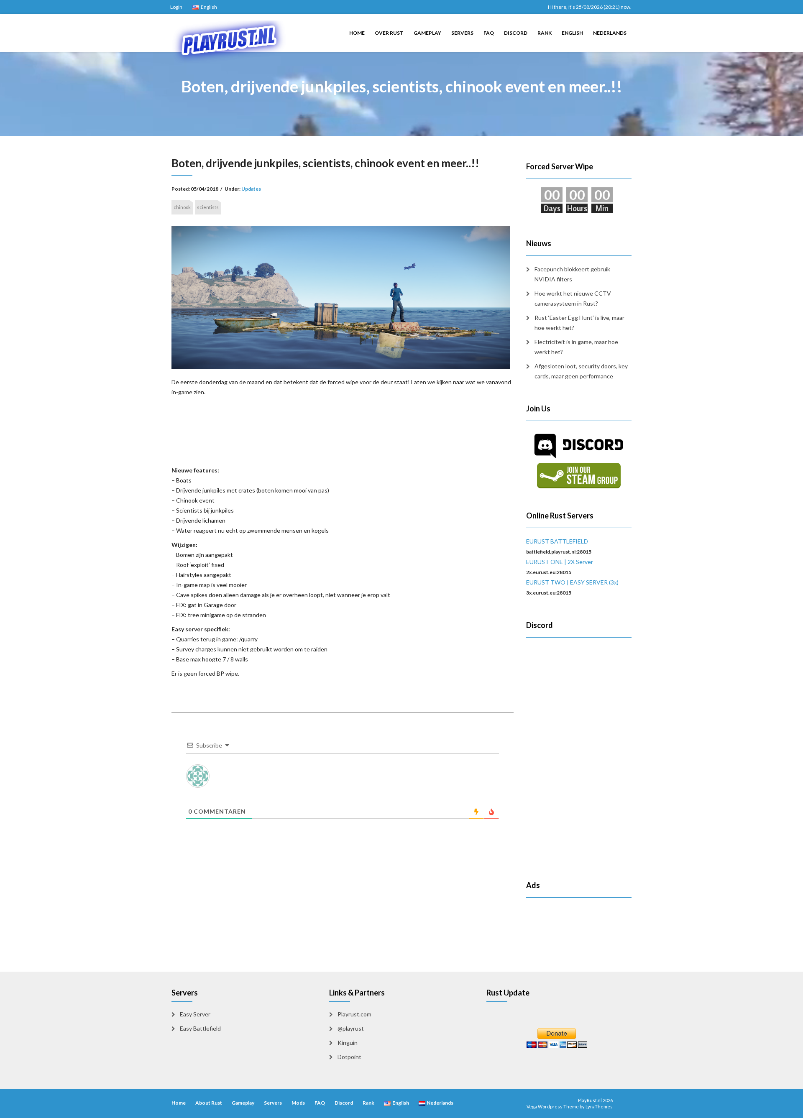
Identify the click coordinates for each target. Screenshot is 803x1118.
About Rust (208, 1103)
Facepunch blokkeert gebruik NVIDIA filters (572, 274)
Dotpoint (349, 1056)
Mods (298, 1103)
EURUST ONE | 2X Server (559, 561)
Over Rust (389, 33)
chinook (182, 207)
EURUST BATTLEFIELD (557, 541)
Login (176, 7)
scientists (208, 207)
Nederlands (610, 33)
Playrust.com (354, 1014)
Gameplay (427, 33)
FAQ (488, 33)
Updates (251, 189)
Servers (462, 33)
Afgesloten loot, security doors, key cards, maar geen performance (581, 371)
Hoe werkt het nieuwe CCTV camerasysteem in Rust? (572, 298)
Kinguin (348, 1042)
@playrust (351, 1028)
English (572, 33)
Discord (515, 33)
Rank (544, 33)
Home (357, 33)
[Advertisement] (342, 430)
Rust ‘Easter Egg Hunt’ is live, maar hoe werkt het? (579, 322)
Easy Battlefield (200, 1028)
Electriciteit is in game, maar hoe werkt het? (576, 346)
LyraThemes (599, 1106)
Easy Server (195, 1014)
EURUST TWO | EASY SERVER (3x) (572, 582)
